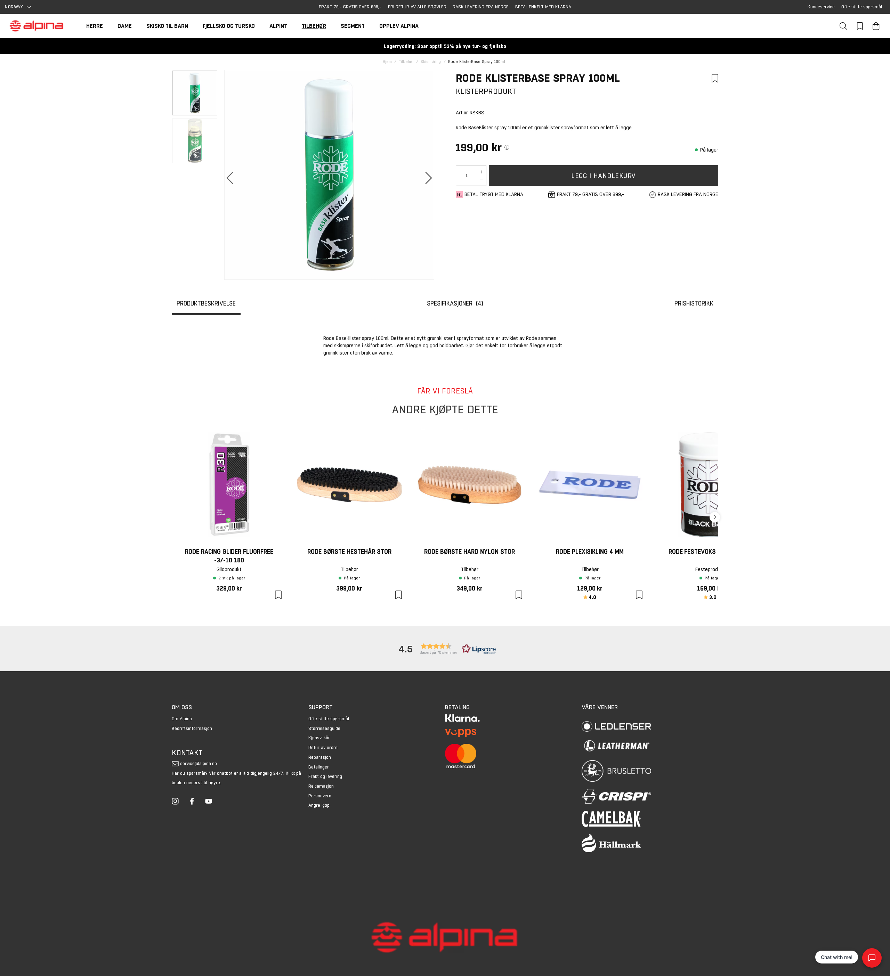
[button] (445, 649)
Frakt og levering (325, 776)
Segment (353, 26)
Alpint (278, 26)
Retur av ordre (323, 747)
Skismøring (431, 61)
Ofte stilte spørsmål (861, 6)
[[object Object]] (506, 147)
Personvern (319, 795)
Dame (125, 26)
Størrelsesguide (324, 728)
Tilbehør (314, 26)
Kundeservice (821, 6)
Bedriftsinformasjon (192, 728)
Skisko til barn (167, 26)
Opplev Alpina (399, 26)
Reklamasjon (321, 786)
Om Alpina (182, 718)
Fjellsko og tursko (229, 26)
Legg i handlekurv (603, 175)
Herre (94, 26)
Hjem (387, 61)
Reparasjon (319, 757)
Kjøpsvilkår (319, 737)
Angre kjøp (319, 805)
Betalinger (318, 767)
